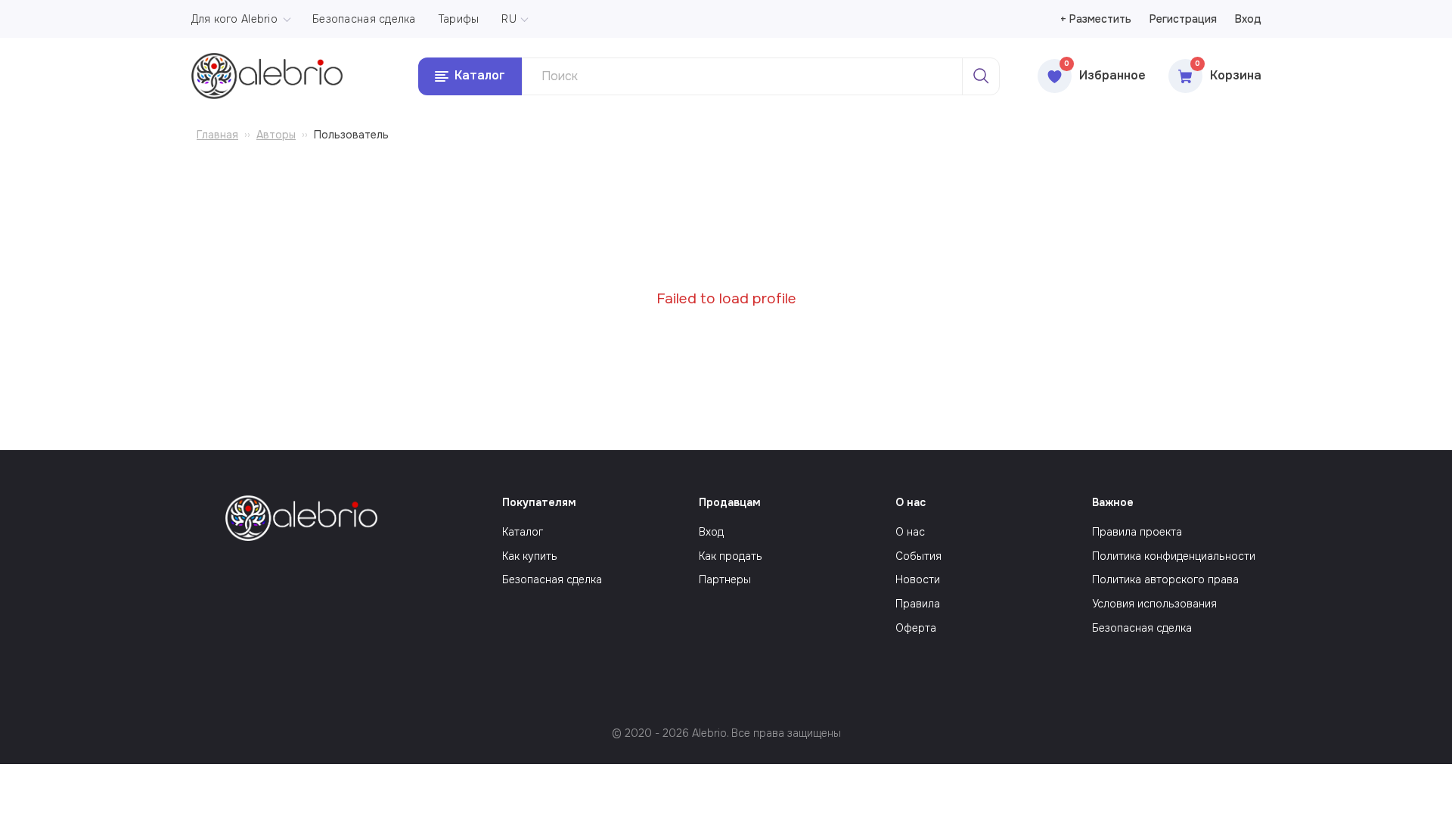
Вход (1248, 19)
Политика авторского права (1165, 579)
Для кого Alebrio (234, 19)
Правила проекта (1137, 532)
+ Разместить (1095, 19)
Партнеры (725, 579)
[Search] (981, 76)
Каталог (522, 532)
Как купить (529, 556)
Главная (217, 134)
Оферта (915, 628)
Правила (917, 603)
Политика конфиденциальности (1173, 556)
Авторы (276, 134)
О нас (910, 532)
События (918, 556)
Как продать (730, 556)
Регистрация (1183, 19)
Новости (917, 579)
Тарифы (459, 19)
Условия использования (1154, 603)
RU (509, 19)
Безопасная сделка (364, 19)
